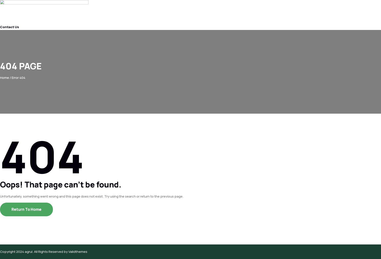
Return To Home (26, 209)
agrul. (29, 251)
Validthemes (77, 251)
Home (4, 77)
